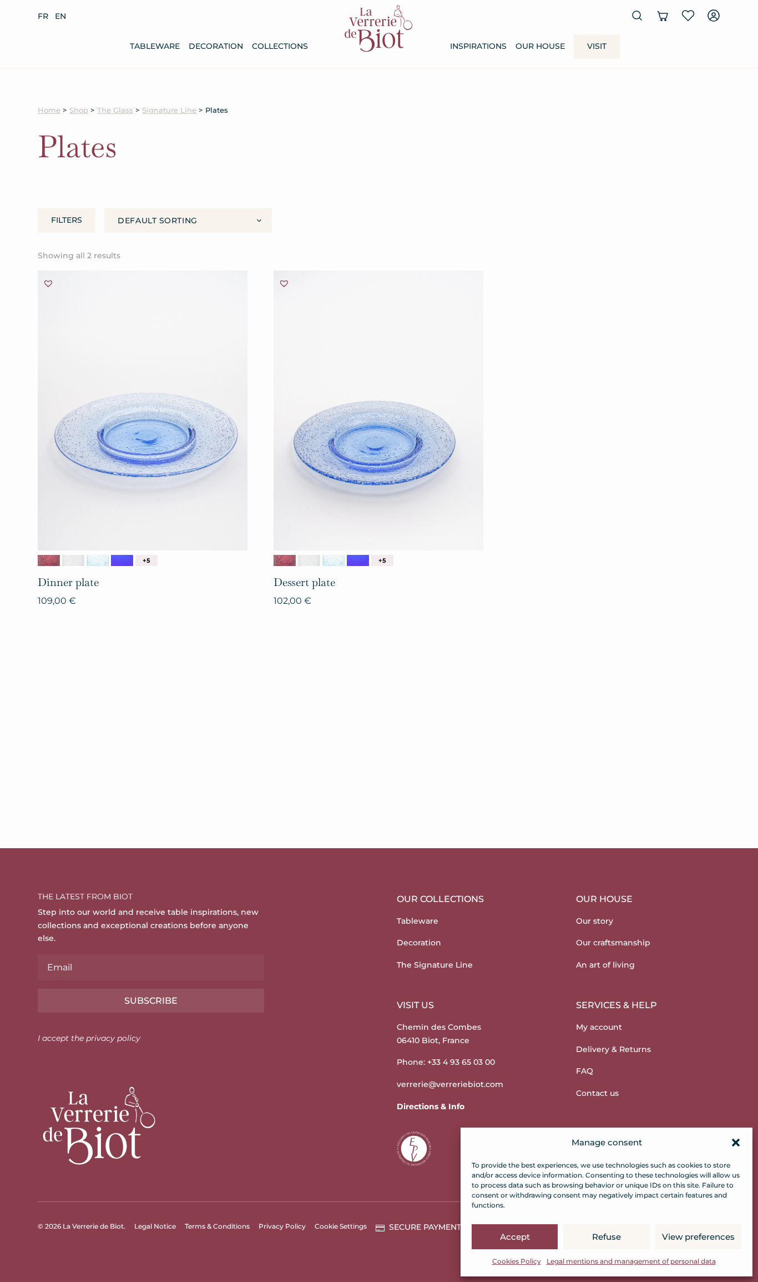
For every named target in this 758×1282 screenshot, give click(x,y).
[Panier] (662, 15)
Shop (78, 110)
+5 (146, 560)
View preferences (698, 1236)
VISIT (597, 46)
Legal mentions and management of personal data (631, 1261)
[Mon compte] (713, 15)
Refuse (606, 1236)
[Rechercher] (637, 15)
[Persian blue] (122, 560)
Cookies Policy (516, 1261)
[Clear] (73, 560)
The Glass (115, 110)
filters (66, 220)
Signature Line (169, 110)
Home (49, 110)
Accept (515, 1236)
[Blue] (98, 560)
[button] (735, 1142)
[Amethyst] (49, 560)
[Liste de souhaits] (688, 15)
